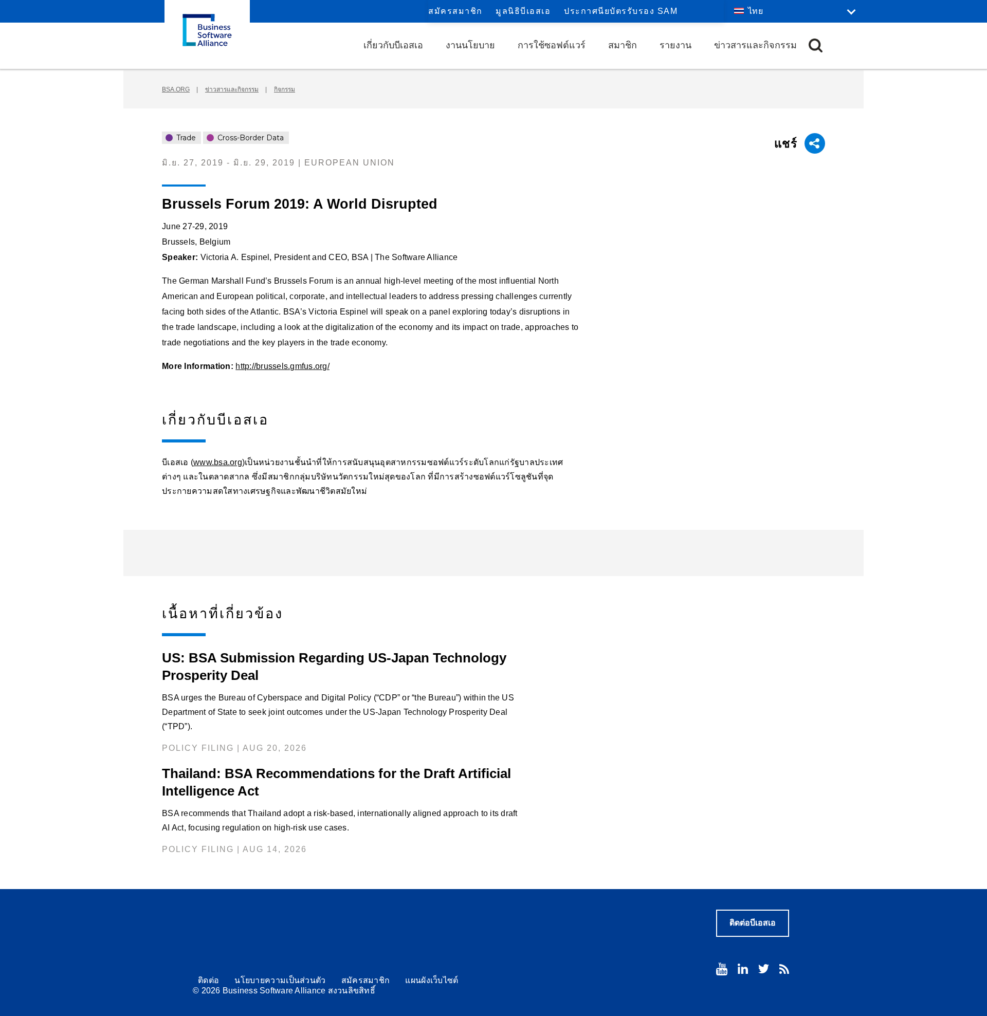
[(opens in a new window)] (721, 969)
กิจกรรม (284, 89)
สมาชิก (622, 45)
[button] (815, 45)
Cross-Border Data (249, 137)
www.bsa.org (217, 462)
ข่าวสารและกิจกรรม (755, 45)
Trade (185, 137)
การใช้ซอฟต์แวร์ (552, 45)
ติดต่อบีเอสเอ (752, 922)
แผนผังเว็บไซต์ (431, 980)
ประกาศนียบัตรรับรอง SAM (621, 11)
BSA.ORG (176, 89)
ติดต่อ (208, 980)
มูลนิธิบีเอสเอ (523, 11)
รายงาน (675, 45)
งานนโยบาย (470, 45)
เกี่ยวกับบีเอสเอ (393, 45)
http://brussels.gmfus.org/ (282, 366)
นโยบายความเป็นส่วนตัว (279, 980)
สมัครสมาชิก (455, 11)
